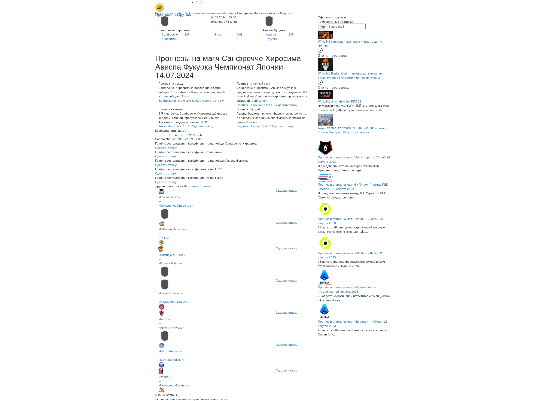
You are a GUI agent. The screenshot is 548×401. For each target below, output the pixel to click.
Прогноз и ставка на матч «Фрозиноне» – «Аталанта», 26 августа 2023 (347, 289)
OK (323, 27)
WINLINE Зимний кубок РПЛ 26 (339, 101)
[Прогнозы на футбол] (174, 5)
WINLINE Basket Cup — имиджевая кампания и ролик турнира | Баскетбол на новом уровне (351, 75)
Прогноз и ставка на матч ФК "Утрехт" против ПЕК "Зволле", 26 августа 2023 (353, 186)
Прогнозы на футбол (169, 13)
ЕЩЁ (199, 2)
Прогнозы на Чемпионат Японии (211, 13)
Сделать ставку (166, 147)
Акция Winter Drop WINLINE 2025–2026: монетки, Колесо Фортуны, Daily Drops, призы (352, 130)
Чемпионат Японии (197, 186)
